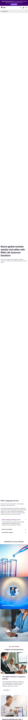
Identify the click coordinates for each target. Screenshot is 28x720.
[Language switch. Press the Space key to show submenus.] (23, 8)
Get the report (14, 4)
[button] (3, 7)
